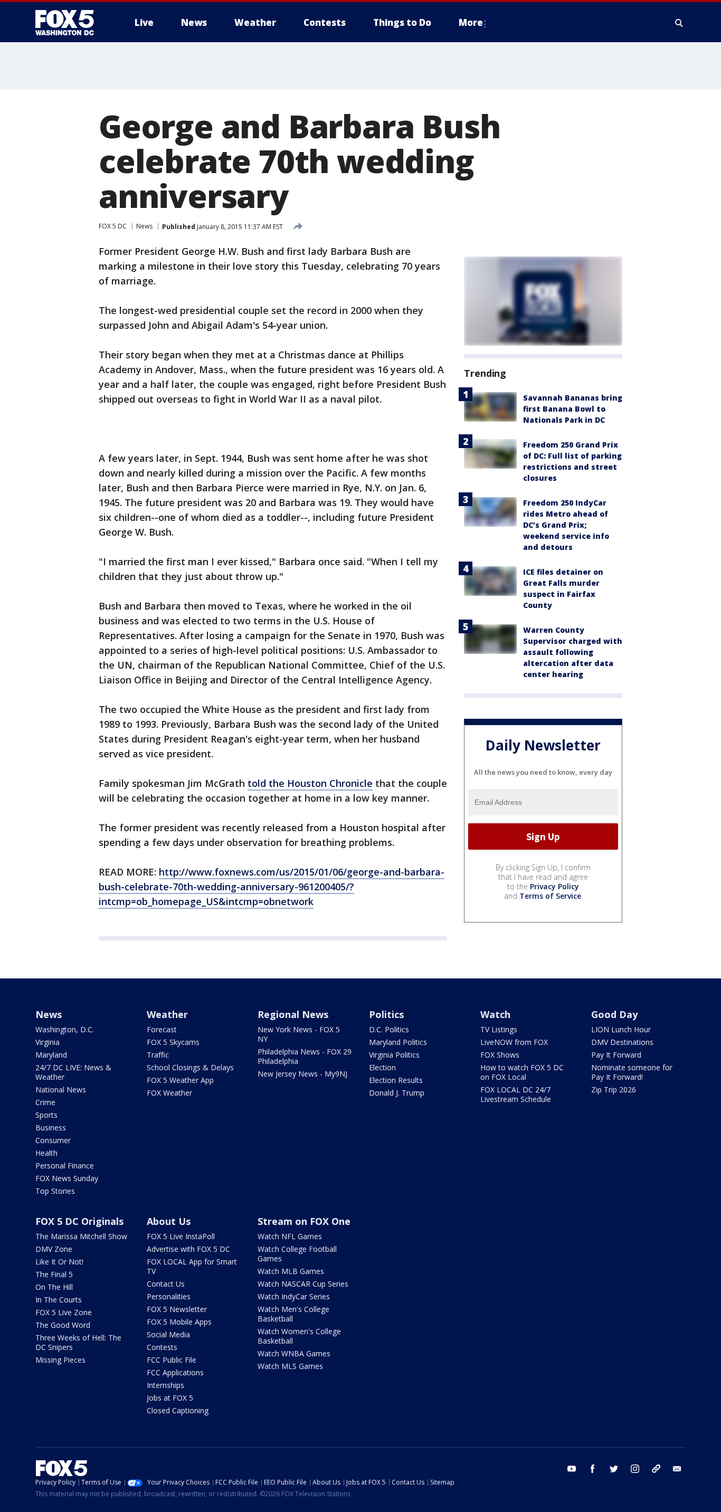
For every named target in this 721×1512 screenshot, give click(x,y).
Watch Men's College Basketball (293, 1314)
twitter (613, 1468)
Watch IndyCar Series (294, 1296)
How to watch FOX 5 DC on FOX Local (522, 1072)
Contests (162, 1347)
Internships (165, 1385)
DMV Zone (53, 1249)
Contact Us (166, 1284)
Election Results (396, 1080)
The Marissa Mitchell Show (81, 1236)
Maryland (51, 1055)
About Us (169, 1221)
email (677, 1468)
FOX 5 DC (113, 226)
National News (60, 1090)
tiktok (656, 1468)
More (471, 22)
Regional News (293, 1014)
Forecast (162, 1029)
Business (50, 1128)
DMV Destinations (622, 1042)
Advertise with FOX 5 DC (188, 1249)
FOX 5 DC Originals (79, 1221)
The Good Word (62, 1325)
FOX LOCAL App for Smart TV (192, 1266)
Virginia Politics (394, 1055)
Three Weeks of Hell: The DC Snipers (78, 1342)
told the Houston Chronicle (310, 783)
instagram (635, 1468)
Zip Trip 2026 (613, 1090)
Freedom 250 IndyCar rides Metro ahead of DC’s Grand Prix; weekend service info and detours (566, 525)
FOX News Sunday (66, 1178)
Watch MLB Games (291, 1271)
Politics (386, 1014)
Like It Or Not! (59, 1262)
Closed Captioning (177, 1410)
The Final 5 (54, 1274)
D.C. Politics (389, 1029)
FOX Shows (499, 1055)
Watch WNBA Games (294, 1353)
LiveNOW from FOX (514, 1042)
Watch (495, 1014)
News (144, 226)
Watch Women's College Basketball (299, 1336)
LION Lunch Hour (621, 1029)
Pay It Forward (616, 1055)
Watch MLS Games (290, 1366)
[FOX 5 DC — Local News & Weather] (70, 22)
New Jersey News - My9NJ (302, 1074)
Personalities (169, 1296)
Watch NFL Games (290, 1236)
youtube (571, 1468)
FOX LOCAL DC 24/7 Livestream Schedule (515, 1094)
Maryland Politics (398, 1042)
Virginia (47, 1042)
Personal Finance (64, 1166)
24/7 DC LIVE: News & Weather (73, 1072)
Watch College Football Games (297, 1253)
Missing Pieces (60, 1360)
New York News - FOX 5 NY (299, 1034)
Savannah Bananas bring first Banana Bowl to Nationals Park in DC (572, 409)
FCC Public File (171, 1360)
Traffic (158, 1055)
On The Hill (54, 1287)
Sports (46, 1115)
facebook (592, 1468)
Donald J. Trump (396, 1093)
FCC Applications (175, 1372)
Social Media (168, 1334)
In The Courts (58, 1300)
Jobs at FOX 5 (170, 1398)
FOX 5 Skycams (173, 1042)
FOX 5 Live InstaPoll (181, 1236)
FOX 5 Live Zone (63, 1312)
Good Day (614, 1014)
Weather (167, 1014)
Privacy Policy (554, 886)
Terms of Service (550, 896)
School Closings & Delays (190, 1067)
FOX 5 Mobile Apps (179, 1322)
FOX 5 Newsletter (177, 1309)
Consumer (53, 1140)
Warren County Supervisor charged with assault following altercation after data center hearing (572, 652)
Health (46, 1153)
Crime (45, 1102)
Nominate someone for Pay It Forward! (631, 1072)
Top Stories (55, 1191)
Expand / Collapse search (679, 23)
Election (382, 1067)
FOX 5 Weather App (180, 1080)
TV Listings (498, 1029)
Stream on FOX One (304, 1221)
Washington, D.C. (64, 1029)
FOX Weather (169, 1093)
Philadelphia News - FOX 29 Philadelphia (305, 1056)
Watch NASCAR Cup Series (303, 1284)
